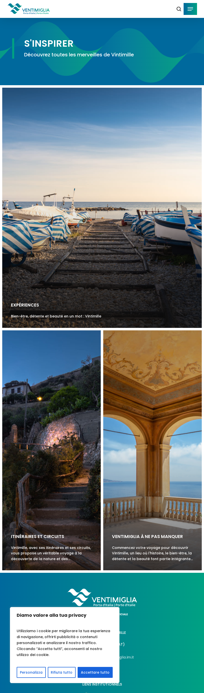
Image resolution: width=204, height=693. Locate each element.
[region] (64, 645)
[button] (190, 8)
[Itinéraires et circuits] (51, 450)
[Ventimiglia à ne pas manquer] (152, 450)
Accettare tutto (95, 672)
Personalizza (31, 672)
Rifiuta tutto (61, 672)
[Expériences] (102, 208)
